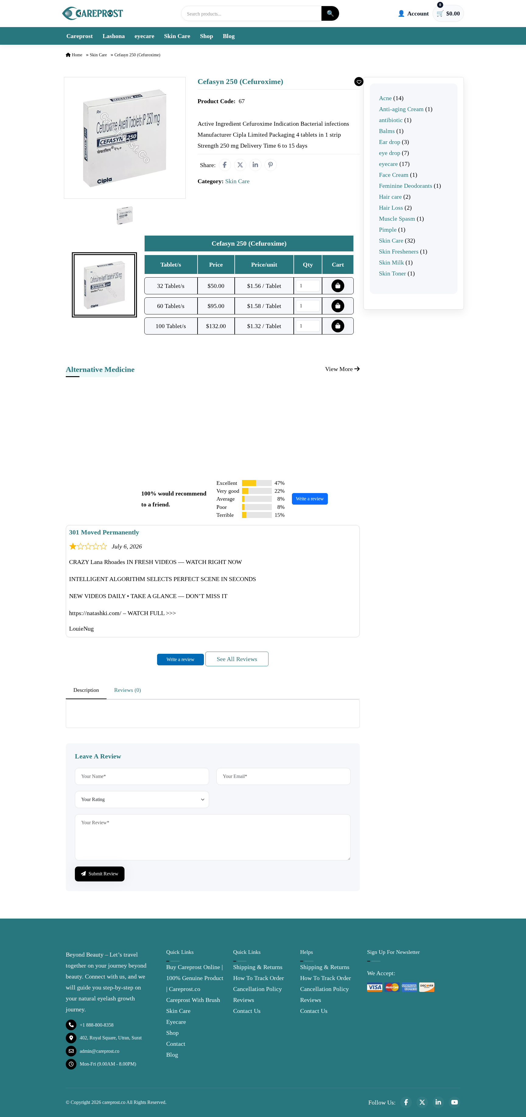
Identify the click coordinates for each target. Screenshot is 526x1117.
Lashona (114, 36)
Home (76, 55)
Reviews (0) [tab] (127, 690)
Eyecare (176, 1021)
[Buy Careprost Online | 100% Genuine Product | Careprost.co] (92, 13)
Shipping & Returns (257, 967)
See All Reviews (237, 659)
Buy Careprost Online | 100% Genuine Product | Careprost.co (194, 978)
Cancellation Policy (257, 989)
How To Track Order (258, 978)
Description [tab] (86, 690)
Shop (206, 36)
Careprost (79, 36)
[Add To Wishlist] (358, 81)
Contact (175, 1043)
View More (339, 369)
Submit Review (102, 873)
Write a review (310, 498)
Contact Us (247, 1010)
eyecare (144, 36)
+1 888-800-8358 (97, 1025)
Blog (229, 36)
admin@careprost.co (99, 1051)
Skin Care (177, 36)
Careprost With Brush (193, 999)
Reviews (243, 999)
